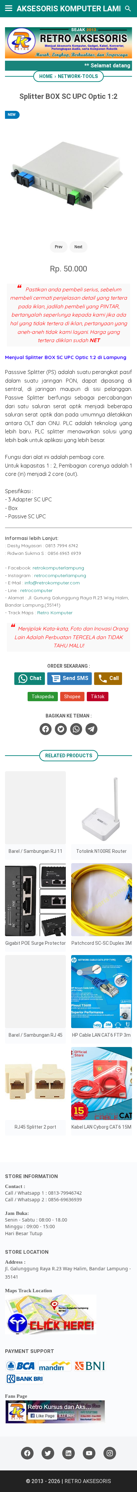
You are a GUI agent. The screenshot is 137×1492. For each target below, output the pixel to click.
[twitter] (61, 729)
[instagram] (109, 1453)
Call (113, 678)
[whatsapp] (76, 729)
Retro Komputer (54, 613)
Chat (35, 678)
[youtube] (89, 1453)
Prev (59, 247)
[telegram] (91, 729)
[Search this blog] (128, 9)
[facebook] (46, 729)
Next (78, 247)
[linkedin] (68, 1453)
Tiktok (97, 696)
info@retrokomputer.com (52, 583)
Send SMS (74, 678)
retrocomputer (36, 590)
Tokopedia (43, 696)
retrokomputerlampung (58, 568)
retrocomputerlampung (60, 575)
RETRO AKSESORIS (88, 1481)
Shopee (72, 696)
